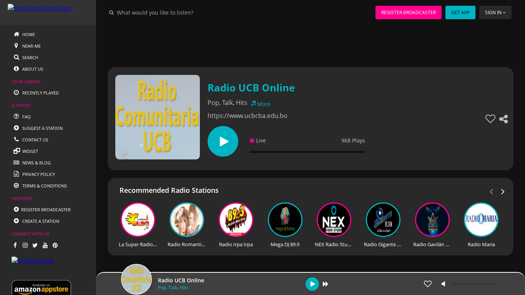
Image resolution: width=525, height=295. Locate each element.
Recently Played (40, 93)
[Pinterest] (55, 245)
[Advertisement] (310, 42)
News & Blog (36, 163)
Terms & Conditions (44, 186)
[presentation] (503, 190)
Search (29, 57)
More (264, 104)
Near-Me (31, 46)
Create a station (40, 221)
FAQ (26, 116)
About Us (32, 69)
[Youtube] (45, 245)
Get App (460, 12)
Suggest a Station (42, 128)
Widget (29, 151)
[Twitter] (35, 245)
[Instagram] (25, 245)
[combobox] (178, 12)
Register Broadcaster (408, 12)
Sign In (493, 12)
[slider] (475, 284)
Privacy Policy (38, 174)
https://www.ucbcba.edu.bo (247, 115)
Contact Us (34, 140)
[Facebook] (15, 245)
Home (28, 34)
